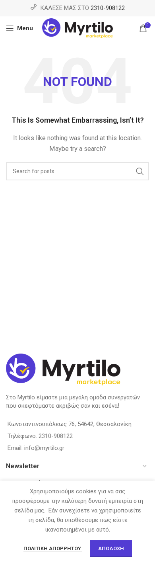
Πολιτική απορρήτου (52, 548)
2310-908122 (108, 8)
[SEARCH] (140, 171)
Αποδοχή (111, 548)
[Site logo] (77, 27)
